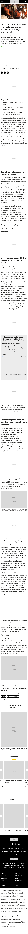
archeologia (4, 693)
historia (20, 693)
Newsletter (23, 851)
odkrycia (16, 696)
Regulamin (10, 848)
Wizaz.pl (17, 883)
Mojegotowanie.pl (19, 875)
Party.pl (16, 878)
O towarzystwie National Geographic (10, 851)
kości (9, 696)
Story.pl (16, 885)
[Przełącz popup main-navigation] (1, 1)
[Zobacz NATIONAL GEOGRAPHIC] (14, 816)
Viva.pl (2, 883)
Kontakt (5, 848)
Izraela (11, 177)
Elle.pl (2, 873)
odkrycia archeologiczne (7, 699)
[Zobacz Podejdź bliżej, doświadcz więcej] (14, 770)
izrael (3, 696)
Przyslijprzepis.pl (18, 880)
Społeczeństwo (19, 699)
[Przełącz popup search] (26, 1)
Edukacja (13, 693)
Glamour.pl (17, 873)
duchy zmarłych (12, 128)
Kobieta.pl (3, 875)
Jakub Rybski (5, 66)
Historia (4, 21)
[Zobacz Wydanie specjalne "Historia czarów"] (14, 729)
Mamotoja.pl (4, 878)
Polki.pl (2, 880)
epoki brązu (10, 569)
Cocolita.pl (3, 885)
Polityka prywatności (20, 848)
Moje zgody (14, 854)
